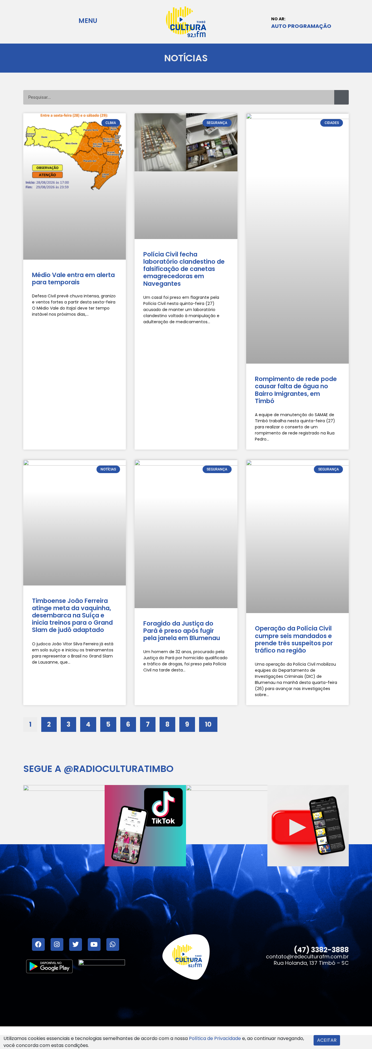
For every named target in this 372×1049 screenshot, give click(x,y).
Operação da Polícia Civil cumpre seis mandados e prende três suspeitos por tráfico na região (294, 639)
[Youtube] (94, 944)
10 (211, 723)
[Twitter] (75, 944)
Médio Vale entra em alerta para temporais (73, 278)
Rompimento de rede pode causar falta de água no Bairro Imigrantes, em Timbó (296, 390)
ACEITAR (327, 1040)
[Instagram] (57, 944)
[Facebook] (38, 944)
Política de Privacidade (215, 1038)
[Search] (341, 97)
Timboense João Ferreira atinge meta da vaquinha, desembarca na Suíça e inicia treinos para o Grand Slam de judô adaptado (72, 615)
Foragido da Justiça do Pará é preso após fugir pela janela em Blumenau (181, 630)
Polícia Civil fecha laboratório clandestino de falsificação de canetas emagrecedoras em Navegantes (184, 269)
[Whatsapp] (112, 944)
